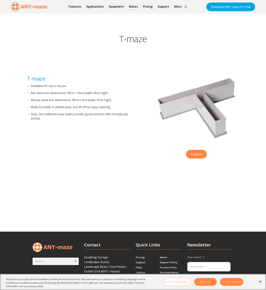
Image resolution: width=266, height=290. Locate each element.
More (178, 6)
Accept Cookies (231, 281)
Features (75, 6)
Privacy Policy (168, 267)
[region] (133, 282)
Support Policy (169, 262)
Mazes (133, 6)
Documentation (169, 272)
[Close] (260, 281)
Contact (140, 272)
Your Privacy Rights (177, 281)
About (163, 257)
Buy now (196, 154)
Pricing (148, 6)
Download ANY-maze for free (231, 7)
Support (163, 6)
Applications (95, 6)
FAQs (139, 267)
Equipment (116, 6)
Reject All (205, 281)
